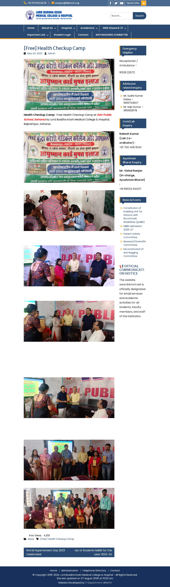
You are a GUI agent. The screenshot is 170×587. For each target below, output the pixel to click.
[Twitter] (116, 3)
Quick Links (133, 2)
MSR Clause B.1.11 (113, 28)
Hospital (66, 28)
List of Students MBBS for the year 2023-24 (93, 552)
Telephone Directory (94, 571)
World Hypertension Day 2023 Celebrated (45, 552)
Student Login (62, 34)
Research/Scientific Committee (135, 243)
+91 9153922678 (36, 2)
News (31, 539)
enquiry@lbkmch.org (67, 2)
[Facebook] (110, 3)
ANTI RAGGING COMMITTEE (112, 34)
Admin (51, 53)
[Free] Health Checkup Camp (57, 539)
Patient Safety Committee (132, 235)
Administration (69, 571)
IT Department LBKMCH (98, 582)
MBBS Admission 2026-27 (133, 227)
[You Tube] (121, 3)
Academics (87, 28)
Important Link (36, 34)
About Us (47, 28)
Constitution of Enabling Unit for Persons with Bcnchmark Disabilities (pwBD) (134, 215)
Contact (83, 34)
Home (31, 28)
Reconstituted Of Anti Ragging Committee (134, 252)
